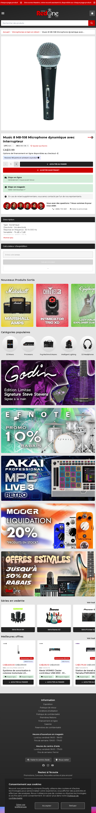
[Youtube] (52, 765)
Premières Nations (48, 717)
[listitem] (17, 305)
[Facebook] (43, 765)
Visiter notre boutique (16, 190)
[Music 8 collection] (90, 137)
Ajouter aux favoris (40, 146)
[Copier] (27, 146)
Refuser (72, 805)
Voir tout (91, 602)
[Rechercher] (91, 23)
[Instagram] (48, 765)
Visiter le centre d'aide (40, 760)
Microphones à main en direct (25, 32)
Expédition (48, 704)
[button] (23, 667)
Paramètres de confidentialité (48, 727)
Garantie (48, 724)
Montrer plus (8, 238)
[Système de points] (38, 158)
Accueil (6, 32)
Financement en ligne (48, 721)
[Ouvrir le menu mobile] (3, 13)
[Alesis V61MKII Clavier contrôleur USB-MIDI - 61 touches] (54, 649)
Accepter (46, 805)
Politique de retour (48, 708)
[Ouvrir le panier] (92, 13)
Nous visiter (64, 760)
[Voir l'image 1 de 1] (48, 83)
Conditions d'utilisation (48, 711)
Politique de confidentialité (48, 714)
